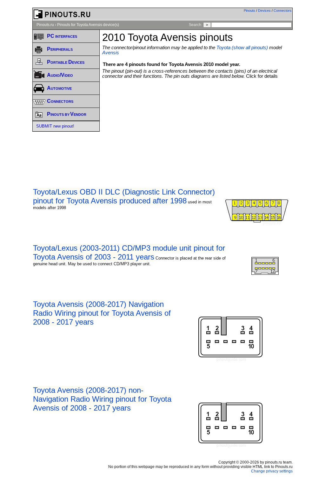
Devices (264, 10)
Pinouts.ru (45, 25)
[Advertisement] (213, 126)
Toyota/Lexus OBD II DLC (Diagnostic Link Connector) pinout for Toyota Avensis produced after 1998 (124, 196)
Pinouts (249, 10)
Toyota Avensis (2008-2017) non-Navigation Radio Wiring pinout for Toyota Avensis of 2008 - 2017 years (102, 399)
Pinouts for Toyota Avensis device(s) (88, 25)
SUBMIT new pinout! (55, 126)
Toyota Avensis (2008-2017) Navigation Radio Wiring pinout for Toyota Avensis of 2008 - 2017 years (102, 313)
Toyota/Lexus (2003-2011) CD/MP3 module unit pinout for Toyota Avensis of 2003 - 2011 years (129, 252)
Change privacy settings (272, 471)
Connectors (283, 10)
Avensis (110, 52)
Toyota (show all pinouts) (242, 47)
